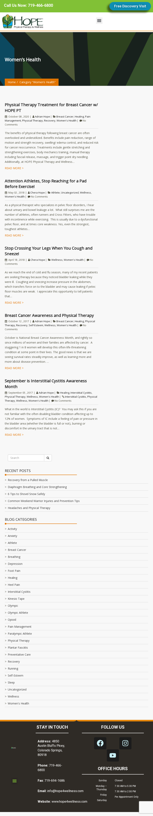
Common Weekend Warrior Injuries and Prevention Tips (44, 501)
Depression (15, 564)
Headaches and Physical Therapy (29, 508)
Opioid (12, 619)
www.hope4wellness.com (69, 801)
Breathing (14, 557)
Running (13, 668)
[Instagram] (125, 743)
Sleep (11, 682)
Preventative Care (19, 654)
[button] (99, 20)
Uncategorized (70, 192)
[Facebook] (100, 743)
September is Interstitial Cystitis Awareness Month (46, 383)
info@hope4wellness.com (65, 791)
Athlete (55, 192)
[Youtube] (113, 755)
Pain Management (19, 626)
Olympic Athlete (18, 612)
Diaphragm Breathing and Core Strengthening (37, 487)
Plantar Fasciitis (18, 647)
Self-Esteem (36, 325)
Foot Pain (14, 571)
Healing (79, 116)
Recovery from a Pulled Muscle (28, 480)
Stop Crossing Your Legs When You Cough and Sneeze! (48, 251)
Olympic (13, 606)
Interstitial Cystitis (81, 392)
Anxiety (12, 536)
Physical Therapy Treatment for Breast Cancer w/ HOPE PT (51, 107)
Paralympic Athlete (20, 633)
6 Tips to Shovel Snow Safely (26, 494)
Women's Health (66, 120)
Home (12, 82)
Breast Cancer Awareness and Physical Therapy (49, 315)
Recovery (49, 120)
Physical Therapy (32, 120)
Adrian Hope (42, 116)
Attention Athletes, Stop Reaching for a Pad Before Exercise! (45, 183)
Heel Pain (14, 585)
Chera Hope (37, 192)
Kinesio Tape (16, 599)
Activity (12, 529)
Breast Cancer (65, 116)
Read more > (14, 168)
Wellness (85, 192)
